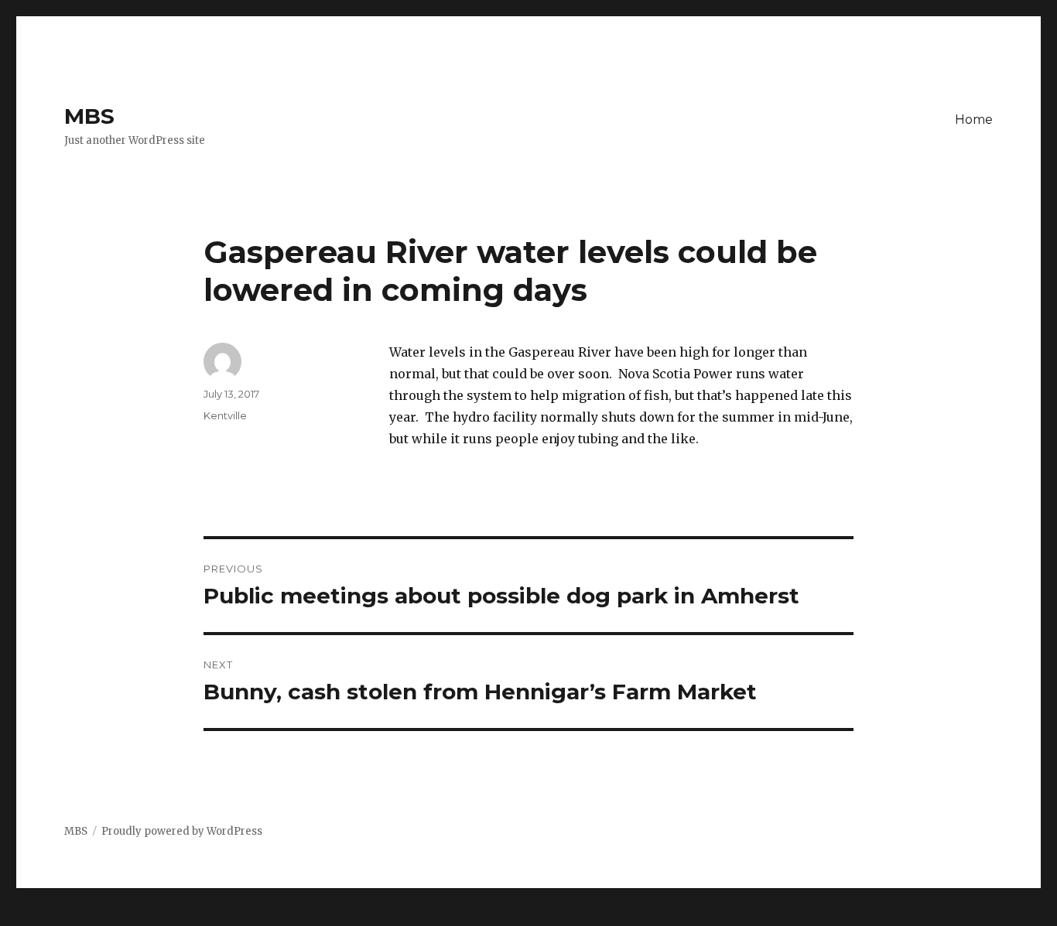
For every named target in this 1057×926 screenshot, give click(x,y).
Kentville (225, 415)
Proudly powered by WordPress (181, 831)
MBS (89, 116)
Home (974, 119)
